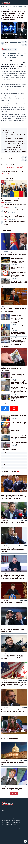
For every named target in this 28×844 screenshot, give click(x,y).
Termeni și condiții (9, 808)
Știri (6, 6)
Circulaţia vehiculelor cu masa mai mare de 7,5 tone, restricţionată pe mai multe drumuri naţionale (18, 274)
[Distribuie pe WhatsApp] (22, 45)
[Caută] (21, 2)
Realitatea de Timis (15, 824)
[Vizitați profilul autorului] (2, 43)
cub (3, 167)
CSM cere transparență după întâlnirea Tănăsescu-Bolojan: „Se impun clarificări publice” (14, 216)
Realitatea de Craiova (6, 824)
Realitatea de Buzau (5, 831)
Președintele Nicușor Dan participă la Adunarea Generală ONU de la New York (12, 603)
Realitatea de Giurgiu (15, 831)
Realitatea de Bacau (13, 826)
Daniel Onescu (23, 707)
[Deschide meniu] (25, 2)
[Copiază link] (22, 42)
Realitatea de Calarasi (6, 820)
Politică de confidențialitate (20, 808)
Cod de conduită (5, 810)
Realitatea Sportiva (12, 818)
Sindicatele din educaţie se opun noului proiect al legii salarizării (18, 267)
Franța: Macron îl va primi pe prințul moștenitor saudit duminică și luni (11, 789)
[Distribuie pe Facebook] (25, 42)
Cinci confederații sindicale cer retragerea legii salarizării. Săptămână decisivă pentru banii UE (19, 398)
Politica (10, 6)
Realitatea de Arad (16, 828)
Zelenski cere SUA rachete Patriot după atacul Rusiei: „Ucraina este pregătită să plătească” (13, 657)
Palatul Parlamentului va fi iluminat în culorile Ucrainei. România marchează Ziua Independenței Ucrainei (18, 260)
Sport (5, 225)
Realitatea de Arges (16, 822)
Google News (5, 173)
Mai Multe (14, 793)
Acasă (3, 6)
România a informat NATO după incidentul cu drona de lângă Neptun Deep (13, 737)
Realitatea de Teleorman (6, 828)
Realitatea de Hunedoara (6, 822)
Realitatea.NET (4, 818)
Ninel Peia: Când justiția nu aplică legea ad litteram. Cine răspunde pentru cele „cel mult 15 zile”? (13, 549)
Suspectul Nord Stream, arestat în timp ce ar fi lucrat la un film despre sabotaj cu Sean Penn (19, 282)
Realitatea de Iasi (5, 826)
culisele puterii (18, 167)
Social (2, 202)
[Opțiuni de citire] (25, 841)
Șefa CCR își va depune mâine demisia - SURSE (18, 429)
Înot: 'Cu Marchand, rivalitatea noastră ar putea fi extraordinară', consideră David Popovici (14, 223)
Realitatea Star (20, 818)
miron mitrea (9, 167)
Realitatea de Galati (15, 42)
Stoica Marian (23, 520)
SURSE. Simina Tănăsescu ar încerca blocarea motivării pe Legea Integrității (15, 150)
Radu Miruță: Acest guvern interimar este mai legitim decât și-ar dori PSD (13, 523)
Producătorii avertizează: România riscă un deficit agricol (17, 376)
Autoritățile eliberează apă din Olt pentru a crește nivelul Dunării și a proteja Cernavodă (19, 382)
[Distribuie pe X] (25, 45)
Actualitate (6, 207)
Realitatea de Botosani (16, 820)
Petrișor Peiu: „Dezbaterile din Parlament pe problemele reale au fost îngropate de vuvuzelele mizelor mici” (15, 134)
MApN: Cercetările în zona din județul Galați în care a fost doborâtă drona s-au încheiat (15, 205)
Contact (3, 808)
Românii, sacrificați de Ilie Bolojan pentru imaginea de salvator (14, 146)
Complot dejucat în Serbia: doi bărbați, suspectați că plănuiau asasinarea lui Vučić (13, 253)
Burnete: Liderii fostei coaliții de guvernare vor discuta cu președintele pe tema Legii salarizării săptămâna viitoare (13, 711)
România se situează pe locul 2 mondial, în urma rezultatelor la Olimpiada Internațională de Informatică (13, 200)
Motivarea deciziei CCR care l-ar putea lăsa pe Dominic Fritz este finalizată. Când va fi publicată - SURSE (13, 629)
